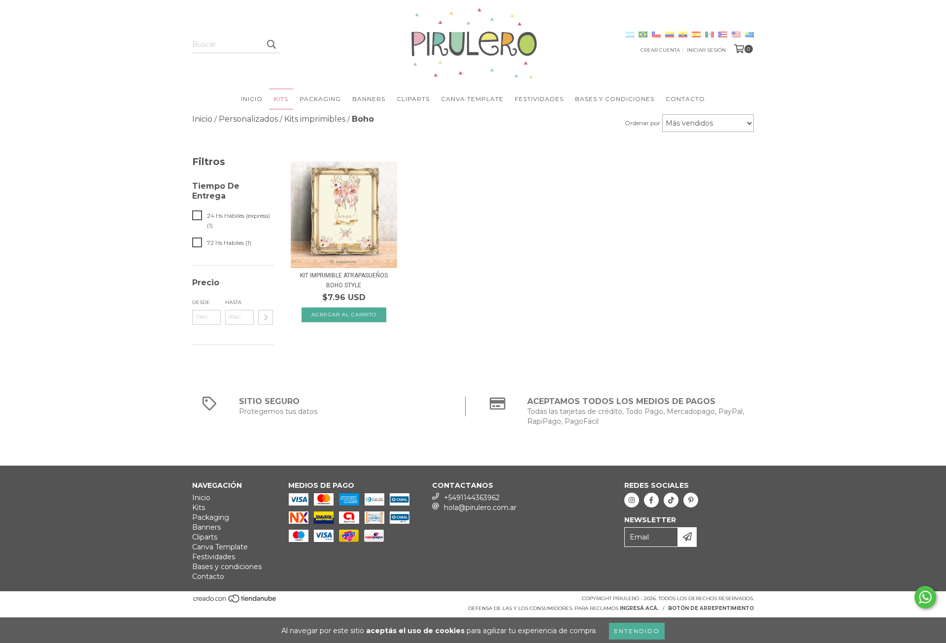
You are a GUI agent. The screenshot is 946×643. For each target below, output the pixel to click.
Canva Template (472, 98)
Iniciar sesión (706, 50)
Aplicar (265, 317)
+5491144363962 (472, 497)
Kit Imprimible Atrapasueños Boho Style (344, 280)
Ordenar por (642, 123)
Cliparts (413, 98)
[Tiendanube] (235, 601)
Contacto (685, 98)
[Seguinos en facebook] (651, 500)
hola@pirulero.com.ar (480, 507)
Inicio (252, 98)
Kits (281, 98)
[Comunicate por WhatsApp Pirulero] (925, 597)
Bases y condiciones (614, 98)
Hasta (233, 302)
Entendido (637, 631)
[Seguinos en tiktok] (671, 500)
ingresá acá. (639, 608)
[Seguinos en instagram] (631, 500)
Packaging (320, 98)
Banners (368, 98)
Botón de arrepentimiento (711, 608)
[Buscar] (271, 44)
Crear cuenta (660, 50)
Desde (201, 302)
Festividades (539, 98)
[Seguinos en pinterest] (690, 500)
